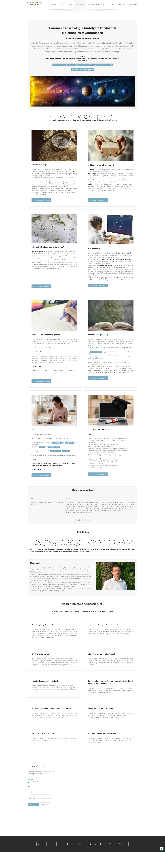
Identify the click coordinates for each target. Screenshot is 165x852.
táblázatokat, (55, 451)
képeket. (66, 451)
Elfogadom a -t (41, 798)
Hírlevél (31, 779)
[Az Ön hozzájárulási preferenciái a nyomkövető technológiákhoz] (161, 848)
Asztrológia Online (35, 782)
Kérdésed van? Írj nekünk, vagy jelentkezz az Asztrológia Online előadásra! (82, 65)
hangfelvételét (54, 447)
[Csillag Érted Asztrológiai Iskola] (33, 3)
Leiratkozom (45, 804)
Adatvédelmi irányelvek (45, 798)
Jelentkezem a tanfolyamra (82, 70)
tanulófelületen (96, 352)
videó (42, 447)
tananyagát (57, 443)
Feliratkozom (33, 804)
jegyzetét (69, 443)
